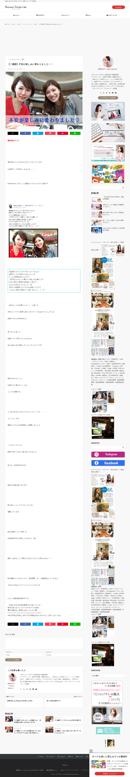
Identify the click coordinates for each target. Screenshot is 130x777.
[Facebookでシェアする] (25, 133)
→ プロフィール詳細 (108, 98)
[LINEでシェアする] (75, 133)
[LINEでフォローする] (33, 689)
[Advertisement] (65, 40)
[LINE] (112, 93)
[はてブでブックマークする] (37, 133)
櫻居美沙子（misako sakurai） (11, 686)
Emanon (76, 774)
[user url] (100, 93)
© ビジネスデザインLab (58, 774)
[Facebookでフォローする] (27, 689)
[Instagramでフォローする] (30, 689)
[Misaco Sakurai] (101, 743)
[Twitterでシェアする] (13, 133)
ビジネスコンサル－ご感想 (16, 59)
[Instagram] (109, 93)
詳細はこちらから (109, 774)
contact (118, 7)
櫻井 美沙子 (29, 272)
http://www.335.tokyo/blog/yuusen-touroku (24, 613)
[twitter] (103, 93)
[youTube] (115, 93)
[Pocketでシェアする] (50, 133)
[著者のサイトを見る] (21, 689)
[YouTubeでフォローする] (36, 689)
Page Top (65, 765)
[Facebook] (106, 93)
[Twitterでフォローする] (24, 689)
